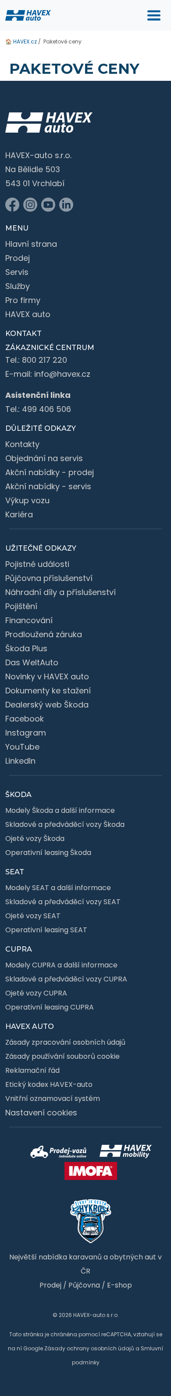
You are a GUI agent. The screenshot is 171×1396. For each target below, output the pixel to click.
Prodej (17, 258)
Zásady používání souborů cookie (62, 1056)
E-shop (119, 1285)
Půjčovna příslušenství (49, 578)
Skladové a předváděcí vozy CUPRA (66, 979)
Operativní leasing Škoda (48, 853)
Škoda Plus (26, 648)
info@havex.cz (62, 373)
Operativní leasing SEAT (46, 930)
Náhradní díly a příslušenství (60, 592)
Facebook (24, 718)
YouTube (22, 746)
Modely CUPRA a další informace (61, 965)
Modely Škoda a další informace (60, 810)
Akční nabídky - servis (48, 486)
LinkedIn (20, 760)
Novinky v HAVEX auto (47, 676)
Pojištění (21, 606)
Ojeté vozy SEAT (33, 916)
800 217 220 (44, 359)
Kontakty (22, 444)
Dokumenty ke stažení (48, 690)
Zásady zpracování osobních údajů (65, 1042)
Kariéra (19, 514)
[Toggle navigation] (154, 15)
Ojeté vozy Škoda (34, 838)
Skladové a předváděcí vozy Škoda (65, 824)
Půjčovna (84, 1285)
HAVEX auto (27, 314)
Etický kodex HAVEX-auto (49, 1084)
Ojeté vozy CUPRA (36, 993)
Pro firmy (22, 300)
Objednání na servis (44, 458)
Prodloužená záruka (43, 634)
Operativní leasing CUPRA (49, 1007)
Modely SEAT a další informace (58, 888)
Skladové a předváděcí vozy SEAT (63, 902)
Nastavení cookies (41, 1112)
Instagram (25, 732)
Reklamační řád (32, 1070)
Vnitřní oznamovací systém (52, 1098)
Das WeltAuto (31, 662)
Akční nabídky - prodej (49, 472)
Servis (16, 272)
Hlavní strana (31, 243)
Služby (17, 286)
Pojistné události (37, 564)
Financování (29, 620)
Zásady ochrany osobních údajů (89, 1348)
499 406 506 (46, 409)
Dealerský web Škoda (47, 704)
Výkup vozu (27, 500)
